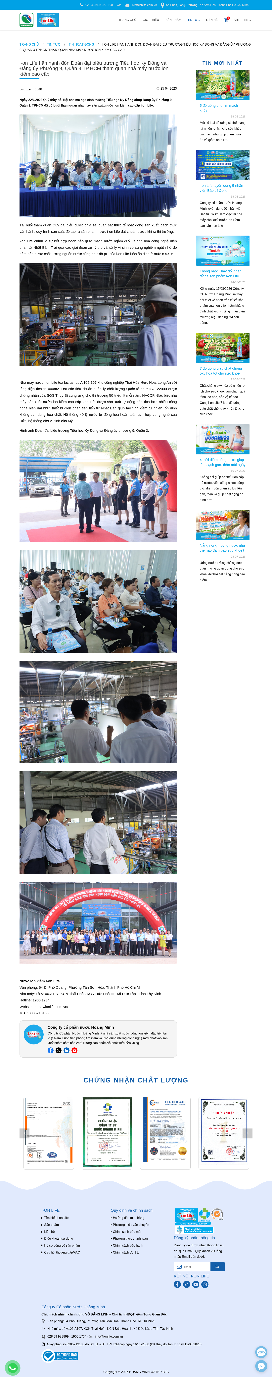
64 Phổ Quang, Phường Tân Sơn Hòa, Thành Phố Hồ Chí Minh (207, 5)
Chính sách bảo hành (128, 1245)
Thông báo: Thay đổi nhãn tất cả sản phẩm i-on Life (221, 273)
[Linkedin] (66, 1050)
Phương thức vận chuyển (131, 1224)
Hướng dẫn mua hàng (128, 1217)
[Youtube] (74, 1050)
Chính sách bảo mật (127, 1231)
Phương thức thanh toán (130, 1238)
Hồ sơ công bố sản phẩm (62, 1245)
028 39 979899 (58, 1336)
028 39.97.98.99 (95, 5)
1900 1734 (114, 5)
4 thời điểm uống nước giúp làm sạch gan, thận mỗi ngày (223, 462)
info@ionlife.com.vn (144, 5)
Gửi (217, 1266)
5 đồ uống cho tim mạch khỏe (219, 108)
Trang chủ (127, 20)
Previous (24, 1133)
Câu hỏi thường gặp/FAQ (62, 1252)
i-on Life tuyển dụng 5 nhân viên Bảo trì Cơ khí (221, 187)
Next (247, 1133)
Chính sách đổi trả (126, 1252)
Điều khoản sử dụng (58, 1238)
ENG (247, 20)
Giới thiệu (151, 20)
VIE (236, 20)
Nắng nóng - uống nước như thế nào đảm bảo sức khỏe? (222, 547)
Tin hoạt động (81, 44)
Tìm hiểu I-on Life (56, 1217)
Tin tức (194, 20)
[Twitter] (59, 1050)
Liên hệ (212, 20)
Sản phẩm (173, 20)
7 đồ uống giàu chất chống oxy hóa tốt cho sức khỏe (221, 370)
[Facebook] (51, 1050)
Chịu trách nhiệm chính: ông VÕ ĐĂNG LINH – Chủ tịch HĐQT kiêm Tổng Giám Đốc (104, 1314)
